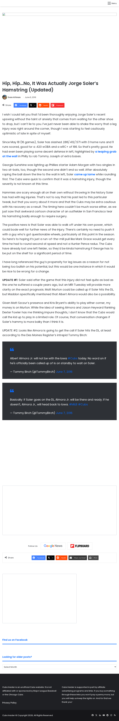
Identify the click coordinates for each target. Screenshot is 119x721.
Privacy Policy (9, 702)
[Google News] (53, 546)
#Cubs (72, 358)
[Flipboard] (79, 546)
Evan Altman (14, 97)
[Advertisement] (59, 455)
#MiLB (73, 404)
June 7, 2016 (64, 372)
